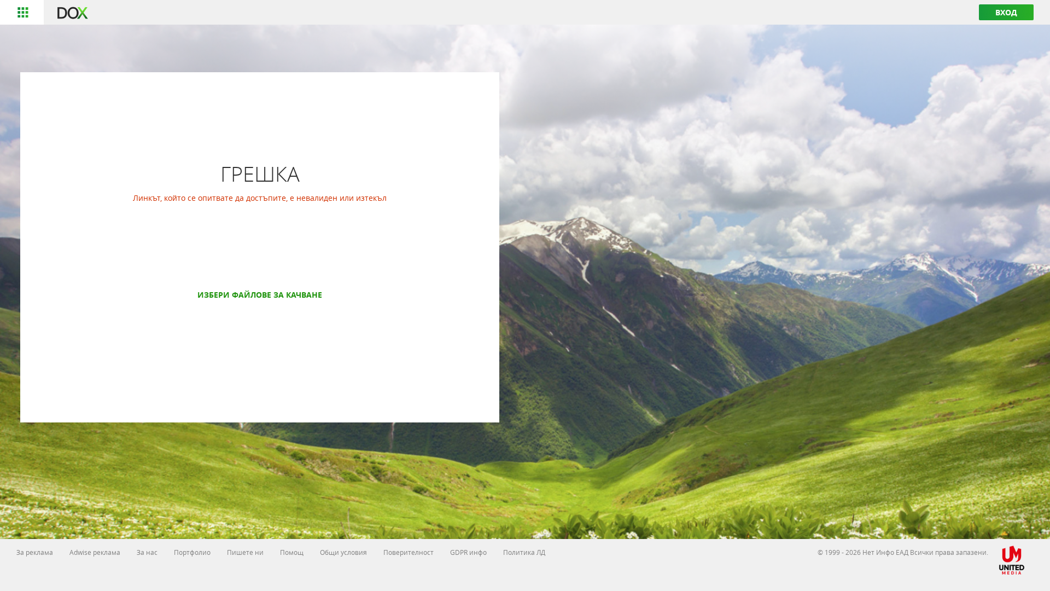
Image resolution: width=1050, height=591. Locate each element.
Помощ (292, 552)
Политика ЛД (524, 552)
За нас (147, 552)
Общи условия (343, 552)
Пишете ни (245, 552)
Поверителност (408, 552)
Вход (1006, 12)
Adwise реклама (94, 552)
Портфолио (192, 552)
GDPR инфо (468, 552)
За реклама (34, 552)
